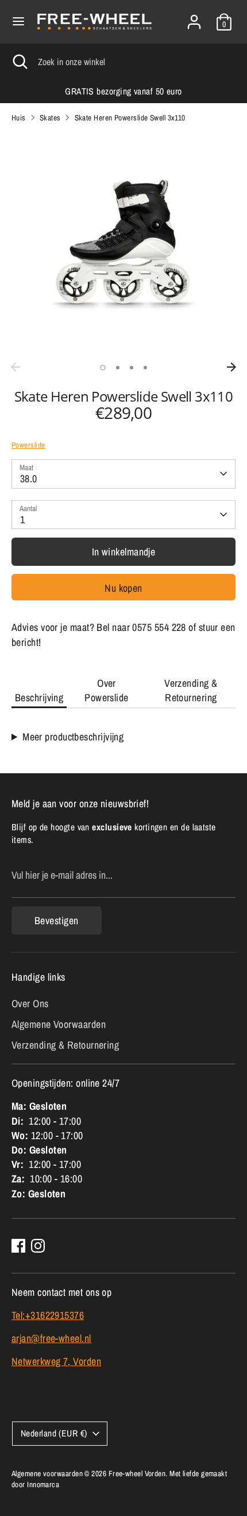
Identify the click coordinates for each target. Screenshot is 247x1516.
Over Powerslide (106, 690)
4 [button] (145, 367)
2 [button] (117, 367)
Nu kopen (123, 588)
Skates (50, 117)
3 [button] (131, 367)
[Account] (194, 17)
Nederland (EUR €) (54, 1433)
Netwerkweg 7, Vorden (56, 1361)
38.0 (28, 478)
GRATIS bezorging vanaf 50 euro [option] (123, 91)
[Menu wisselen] (18, 21)
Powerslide (28, 445)
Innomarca (43, 1484)
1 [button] (103, 368)
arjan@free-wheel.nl (51, 1338)
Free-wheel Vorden (137, 1473)
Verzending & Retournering (190, 690)
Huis (18, 117)
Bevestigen (56, 920)
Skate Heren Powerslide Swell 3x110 (130, 117)
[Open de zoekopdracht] (19, 62)
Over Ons (30, 1003)
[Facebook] (18, 1246)
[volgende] (231, 367)
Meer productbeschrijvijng (73, 736)
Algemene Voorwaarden (58, 1024)
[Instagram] (38, 1246)
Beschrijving (39, 697)
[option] (123, 244)
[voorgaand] (15, 367)
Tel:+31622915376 (47, 1315)
